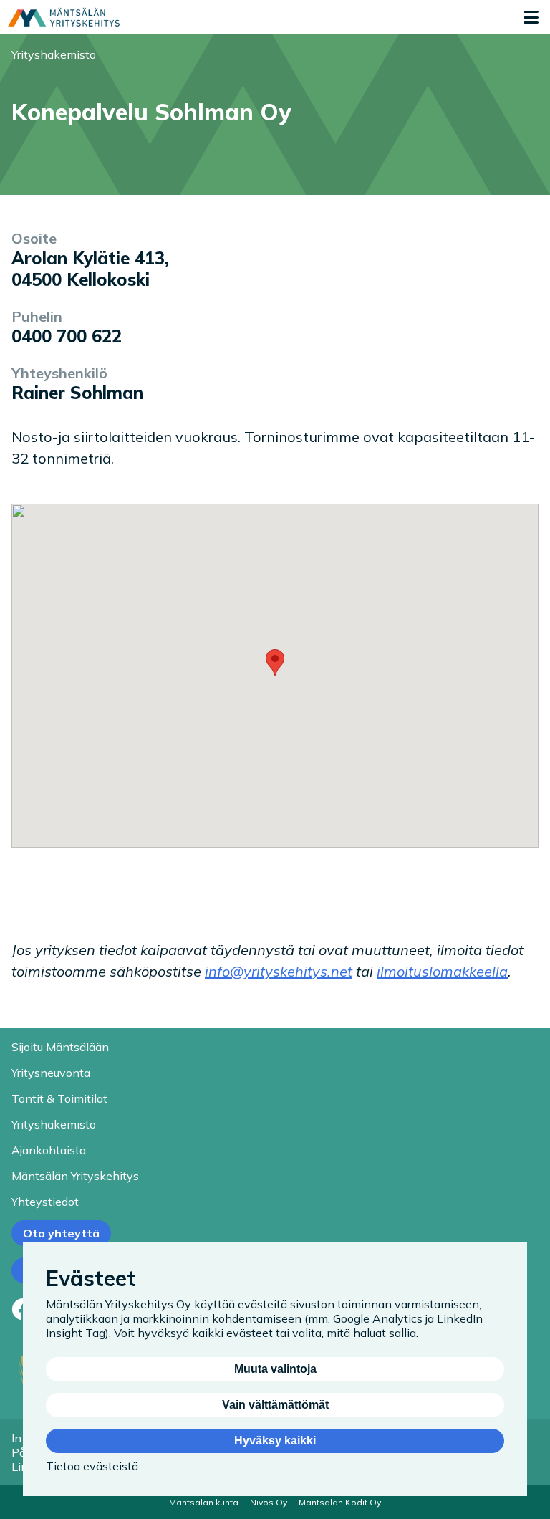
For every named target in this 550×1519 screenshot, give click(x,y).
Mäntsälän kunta (203, 1502)
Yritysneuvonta (50, 1072)
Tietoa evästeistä (92, 1466)
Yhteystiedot (45, 1201)
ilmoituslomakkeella (442, 971)
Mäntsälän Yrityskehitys (75, 1176)
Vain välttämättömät (275, 1405)
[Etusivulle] (63, 17)
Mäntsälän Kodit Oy (340, 1502)
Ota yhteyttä (61, 1233)
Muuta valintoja (275, 1369)
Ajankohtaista (48, 1150)
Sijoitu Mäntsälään (60, 1047)
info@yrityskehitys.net (278, 971)
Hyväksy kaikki (275, 1440)
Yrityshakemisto (53, 54)
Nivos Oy (268, 1502)
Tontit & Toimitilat (59, 1098)
